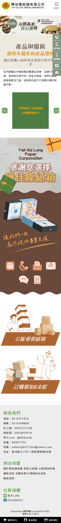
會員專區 (32, 520)
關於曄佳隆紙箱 (13, 468)
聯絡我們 (9, 478)
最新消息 (9, 473)
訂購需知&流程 (36, 473)
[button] (5, 110)
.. (49, 511)
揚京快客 (27, 511)
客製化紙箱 (31, 468)
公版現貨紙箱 (46, 468)
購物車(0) (12, 520)
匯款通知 (53, 520)
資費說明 (21, 473)
